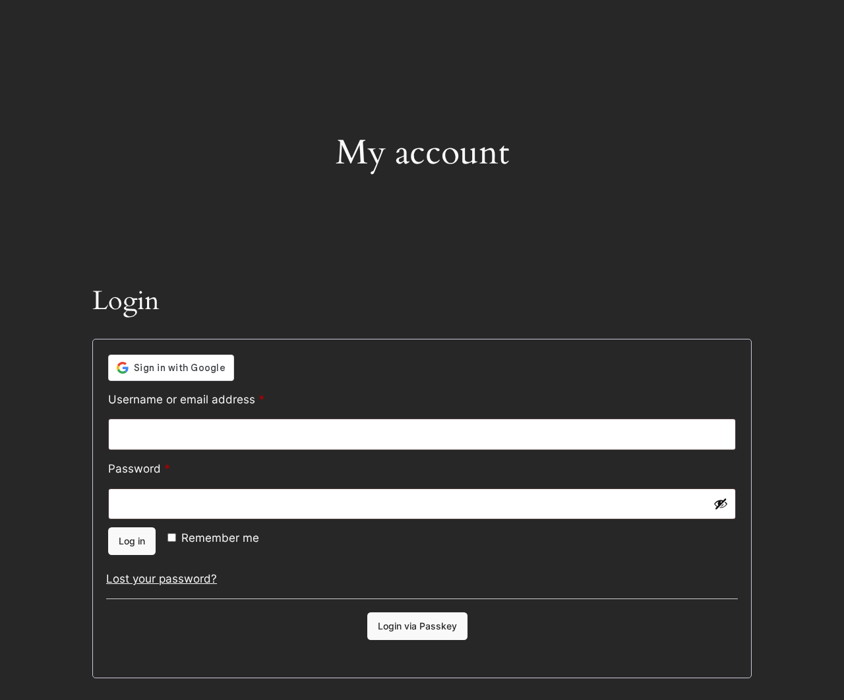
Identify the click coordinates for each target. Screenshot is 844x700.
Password (163, 468)
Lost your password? (161, 578)
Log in (132, 540)
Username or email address (210, 399)
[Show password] (720, 503)
